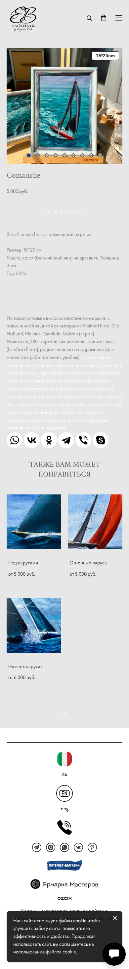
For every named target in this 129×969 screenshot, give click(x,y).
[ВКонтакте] (32, 440)
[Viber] (83, 440)
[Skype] (100, 440)
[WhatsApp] (14, 440)
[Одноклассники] (49, 440)
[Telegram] (66, 440)
